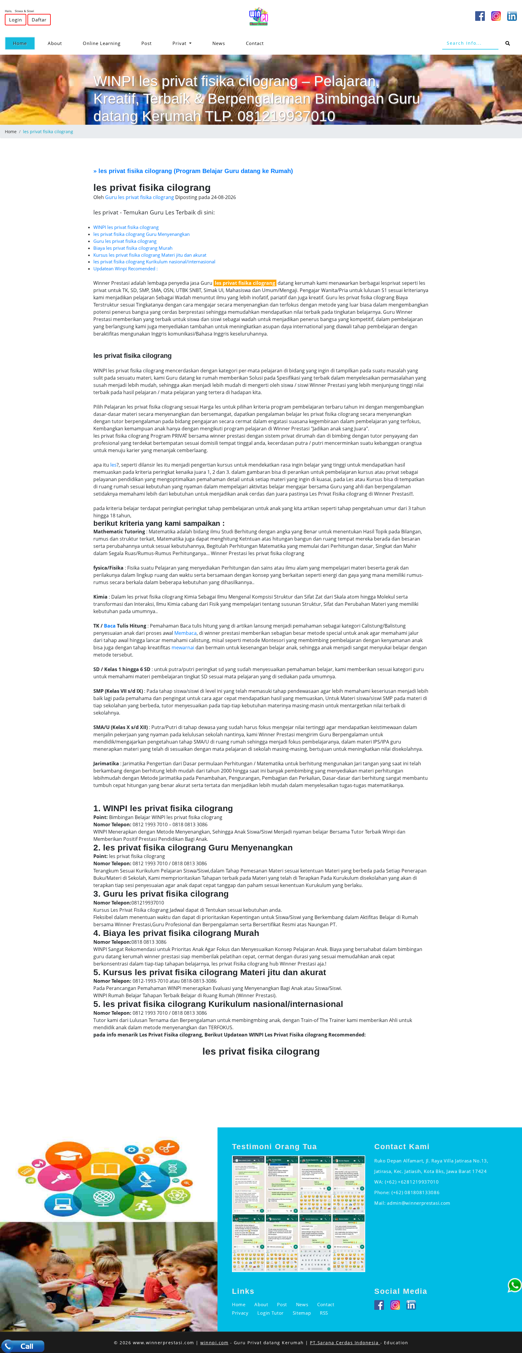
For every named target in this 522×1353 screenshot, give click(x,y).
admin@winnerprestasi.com (418, 1203)
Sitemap (302, 1313)
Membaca (185, 633)
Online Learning (102, 43)
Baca (110, 625)
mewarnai (183, 647)
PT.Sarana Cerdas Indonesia (345, 1342)
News (218, 43)
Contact (255, 43)
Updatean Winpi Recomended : (125, 268)
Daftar (39, 20)
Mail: (380, 1203)
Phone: (383, 1192)
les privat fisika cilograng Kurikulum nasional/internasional (154, 262)
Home (24, 43)
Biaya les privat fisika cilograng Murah (132, 248)
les (113, 464)
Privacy (240, 1313)
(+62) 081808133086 (416, 1192)
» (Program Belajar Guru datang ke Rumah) (193, 171)
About (55, 43)
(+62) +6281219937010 (412, 1182)
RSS (324, 1313)
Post (146, 43)
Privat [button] (180, 43)
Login (15, 20)
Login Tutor (270, 1313)
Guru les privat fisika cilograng (124, 241)
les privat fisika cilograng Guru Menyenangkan (141, 234)
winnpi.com (214, 1342)
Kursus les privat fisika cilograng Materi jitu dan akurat (149, 255)
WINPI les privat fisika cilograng (126, 227)
